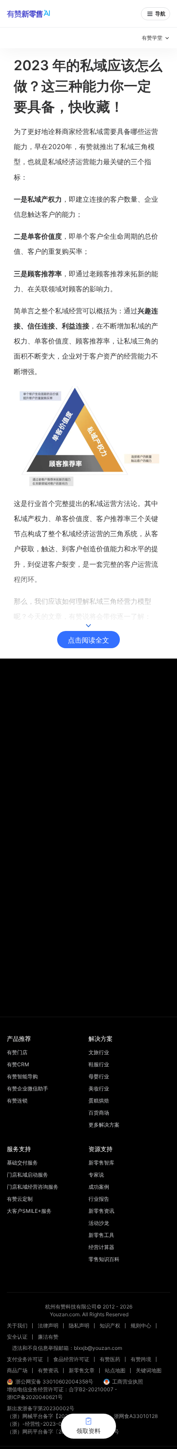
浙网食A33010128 (136, 1416)
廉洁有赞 (48, 1336)
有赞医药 (110, 1359)
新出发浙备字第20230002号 (40, 1408)
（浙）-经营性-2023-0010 (39, 1424)
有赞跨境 (141, 1359)
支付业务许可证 (25, 1359)
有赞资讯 (48, 1370)
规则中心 (141, 1325)
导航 (160, 13)
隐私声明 (79, 1325)
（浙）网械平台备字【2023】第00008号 (55, 1416)
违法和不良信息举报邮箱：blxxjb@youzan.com (67, 1348)
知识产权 (110, 1325)
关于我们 (17, 1325)
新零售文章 (82, 1370)
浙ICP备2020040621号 (35, 1397)
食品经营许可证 (71, 1359)
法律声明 (48, 1325)
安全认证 (17, 1336)
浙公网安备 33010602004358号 (54, 1381)
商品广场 (17, 1370)
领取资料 (88, 1430)
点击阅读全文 (88, 640)
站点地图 (115, 1370)
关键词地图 (149, 1370)
